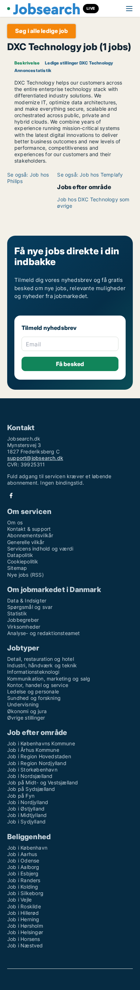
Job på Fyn (20, 796)
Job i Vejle (19, 900)
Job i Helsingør (25, 932)
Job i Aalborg (23, 867)
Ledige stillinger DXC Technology (79, 63)
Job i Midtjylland (27, 815)
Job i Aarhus (22, 854)
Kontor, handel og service (37, 685)
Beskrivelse (26, 63)
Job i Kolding (22, 887)
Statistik (17, 613)
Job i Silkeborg (25, 893)
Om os (15, 522)
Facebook (11, 495)
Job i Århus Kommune (33, 750)
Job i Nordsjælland (30, 776)
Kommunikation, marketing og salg (48, 679)
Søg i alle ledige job (41, 30)
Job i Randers (24, 880)
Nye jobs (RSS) (25, 575)
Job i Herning (23, 919)
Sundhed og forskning (34, 698)
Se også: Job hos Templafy (90, 175)
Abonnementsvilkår (30, 535)
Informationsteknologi (33, 672)
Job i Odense (23, 860)
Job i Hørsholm (25, 926)
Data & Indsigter (26, 600)
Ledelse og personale (33, 691)
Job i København (27, 848)
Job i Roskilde (24, 906)
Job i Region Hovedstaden (39, 756)
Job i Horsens (23, 939)
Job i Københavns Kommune (41, 743)
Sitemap (17, 568)
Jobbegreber (23, 620)
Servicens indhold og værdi (40, 549)
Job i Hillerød (23, 913)
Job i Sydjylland (26, 821)
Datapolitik (20, 555)
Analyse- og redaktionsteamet (43, 633)
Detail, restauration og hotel (40, 659)
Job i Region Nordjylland (36, 763)
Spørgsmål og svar (29, 607)
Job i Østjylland (26, 809)
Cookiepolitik (22, 561)
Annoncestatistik (32, 70)
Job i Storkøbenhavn (32, 769)
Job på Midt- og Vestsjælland (42, 782)
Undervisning (23, 704)
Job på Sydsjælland (31, 789)
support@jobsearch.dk (35, 458)
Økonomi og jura (27, 711)
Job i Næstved (25, 945)
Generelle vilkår (25, 542)
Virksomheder (23, 627)
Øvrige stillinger (26, 718)
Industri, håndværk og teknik (42, 665)
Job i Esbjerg (23, 873)
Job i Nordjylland (27, 802)
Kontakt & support (29, 529)
